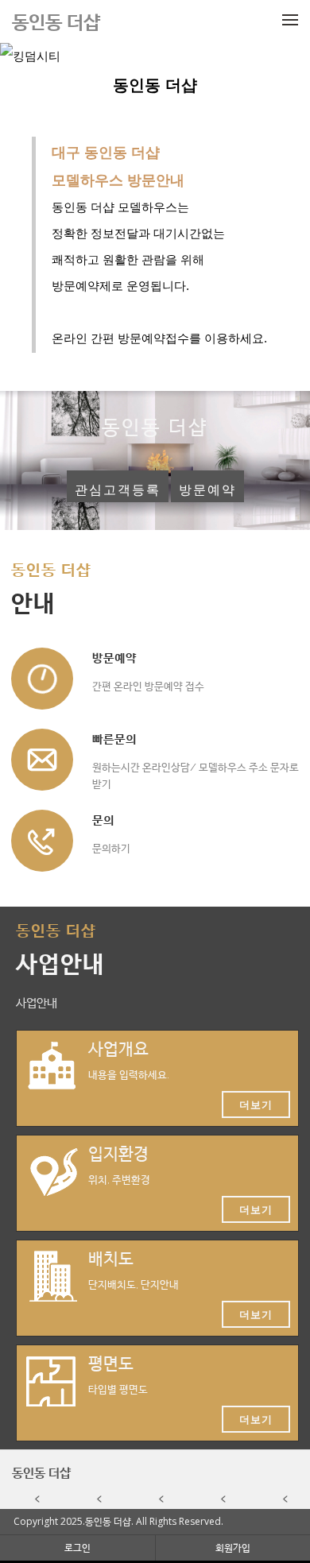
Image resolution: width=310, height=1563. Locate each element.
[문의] (42, 841)
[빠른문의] (42, 760)
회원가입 (232, 1547)
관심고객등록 (118, 490)
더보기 (256, 1104)
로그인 (77, 1547)
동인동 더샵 (41, 1472)
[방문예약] (42, 679)
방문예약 (207, 490)
